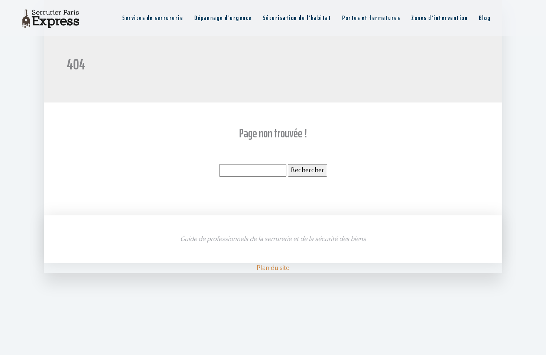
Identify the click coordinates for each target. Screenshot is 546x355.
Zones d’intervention (439, 18)
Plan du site (273, 268)
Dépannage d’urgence (223, 18)
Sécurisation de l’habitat (297, 18)
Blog (485, 18)
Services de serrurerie (152, 18)
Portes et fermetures (371, 18)
